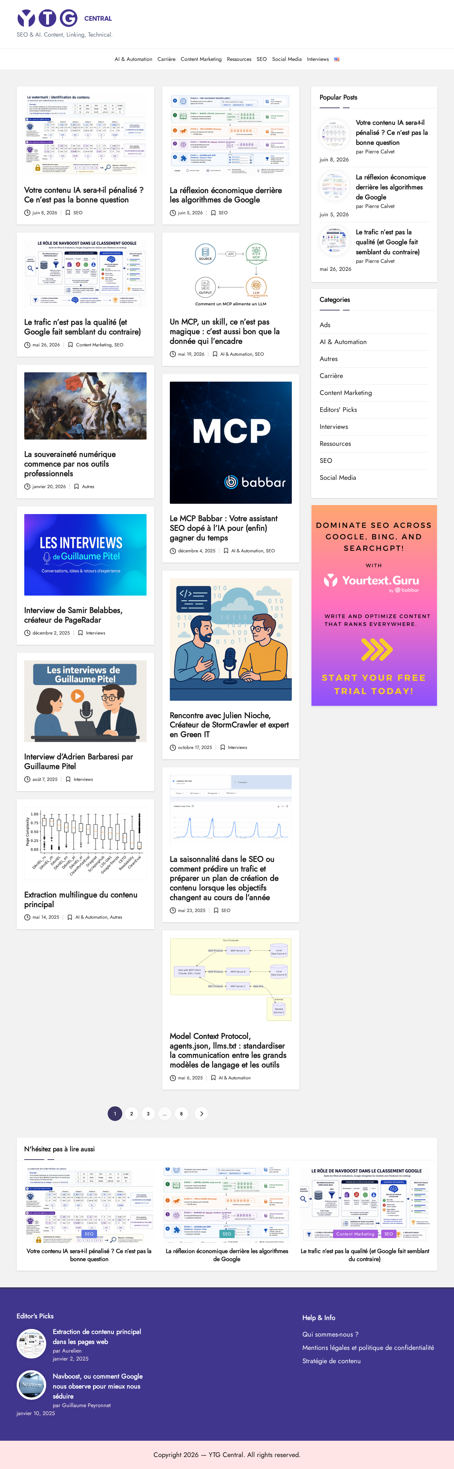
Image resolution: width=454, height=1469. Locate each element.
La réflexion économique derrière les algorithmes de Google (226, 195)
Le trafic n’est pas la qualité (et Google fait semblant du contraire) (82, 326)
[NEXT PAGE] (201, 1113)
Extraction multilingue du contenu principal (81, 899)
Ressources (335, 444)
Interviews (95, 633)
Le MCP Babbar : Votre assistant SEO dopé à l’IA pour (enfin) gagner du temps (224, 527)
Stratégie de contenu (331, 1361)
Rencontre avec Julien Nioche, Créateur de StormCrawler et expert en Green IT (229, 724)
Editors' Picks (338, 410)
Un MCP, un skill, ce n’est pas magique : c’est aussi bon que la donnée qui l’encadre (225, 331)
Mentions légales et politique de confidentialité (368, 1348)
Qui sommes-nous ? (330, 1334)
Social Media (338, 477)
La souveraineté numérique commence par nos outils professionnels (70, 463)
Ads (325, 325)
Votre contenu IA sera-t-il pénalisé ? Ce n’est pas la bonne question (84, 194)
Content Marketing (94, 344)
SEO (77, 212)
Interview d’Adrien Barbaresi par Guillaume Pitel (78, 761)
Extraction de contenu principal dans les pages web (97, 1337)
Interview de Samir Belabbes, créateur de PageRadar (73, 615)
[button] (201, 1113)
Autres (88, 486)
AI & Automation (236, 354)
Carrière (331, 376)
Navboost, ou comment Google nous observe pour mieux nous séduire (98, 1386)
